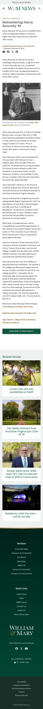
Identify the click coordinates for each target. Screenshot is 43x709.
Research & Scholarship (21, 553)
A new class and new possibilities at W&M (21, 390)
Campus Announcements (21, 574)
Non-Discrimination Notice (21, 689)
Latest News (21, 594)
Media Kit (21, 610)
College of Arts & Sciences (24, 320)
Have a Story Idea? (21, 614)
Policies (21, 692)
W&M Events (21, 602)
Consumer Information (21, 685)
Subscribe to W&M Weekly (21, 331)
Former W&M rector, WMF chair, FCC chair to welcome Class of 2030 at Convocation (21, 474)
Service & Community (11, 19)
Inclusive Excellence (10, 323)
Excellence (21, 557)
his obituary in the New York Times (18, 307)
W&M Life (21, 565)
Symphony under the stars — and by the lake (21, 515)
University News (21, 549)
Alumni (10, 320)
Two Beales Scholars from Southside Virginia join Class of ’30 (21, 431)
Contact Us (21, 606)
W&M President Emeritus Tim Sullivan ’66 (19, 46)
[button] (38, 8)
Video (21, 598)
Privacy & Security (21, 695)
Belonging (21, 561)
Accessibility (21, 682)
